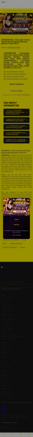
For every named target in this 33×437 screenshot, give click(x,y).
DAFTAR (16, 224)
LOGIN (17, 219)
